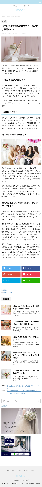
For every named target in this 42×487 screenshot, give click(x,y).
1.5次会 (5, 290)
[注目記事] (21, 433)
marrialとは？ (10, 470)
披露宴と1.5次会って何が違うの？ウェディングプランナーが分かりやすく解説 (26, 355)
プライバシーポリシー (29, 470)
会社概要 (18, 470)
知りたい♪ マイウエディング (21, 480)
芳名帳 (10, 292)
